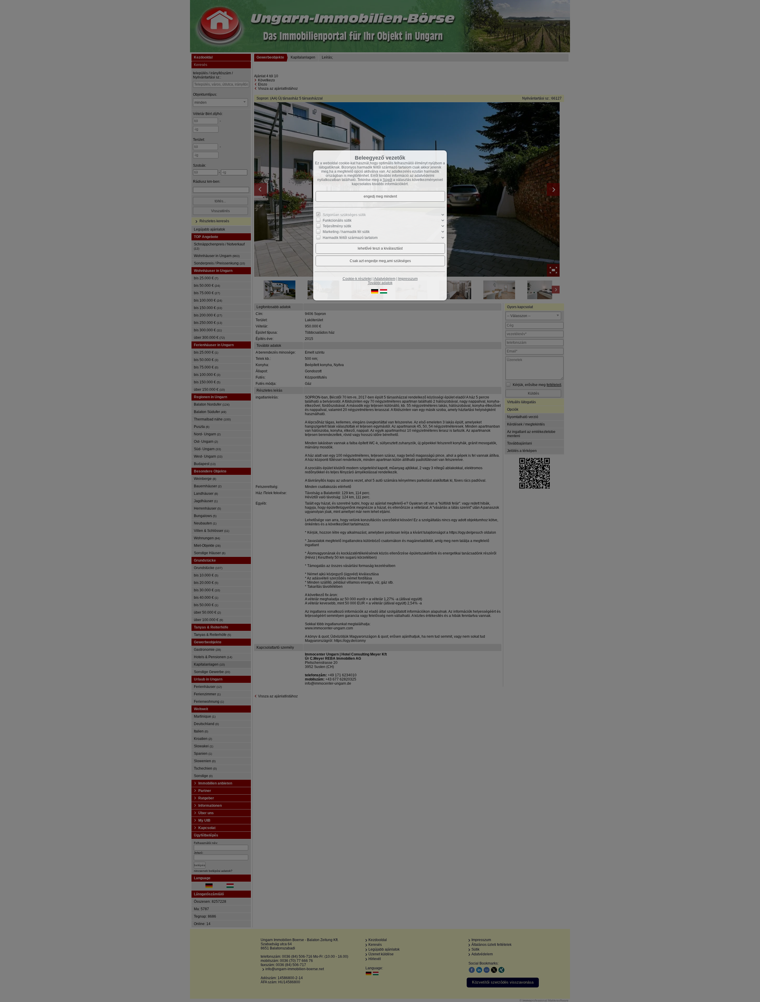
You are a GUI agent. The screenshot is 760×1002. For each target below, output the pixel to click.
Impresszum (408, 279)
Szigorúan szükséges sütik (344, 215)
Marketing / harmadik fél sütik (346, 232)
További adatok (380, 283)
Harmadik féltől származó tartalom (350, 237)
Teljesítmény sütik (337, 226)
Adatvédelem (384, 279)
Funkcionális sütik (337, 220)
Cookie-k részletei (357, 279)
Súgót (387, 180)
